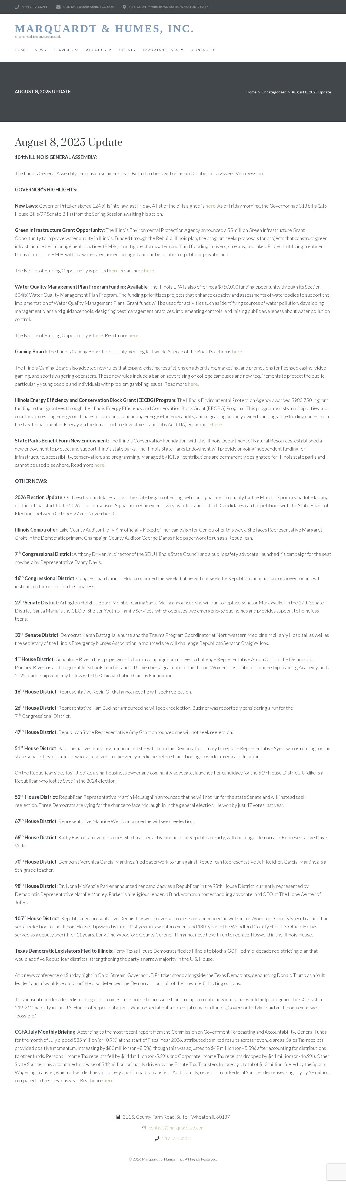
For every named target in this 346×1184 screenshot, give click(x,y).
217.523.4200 (176, 1138)
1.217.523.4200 (35, 7)
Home (252, 92)
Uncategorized (274, 92)
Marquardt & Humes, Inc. (105, 28)
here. (211, 206)
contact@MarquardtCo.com (89, 6)
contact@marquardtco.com (177, 1128)
